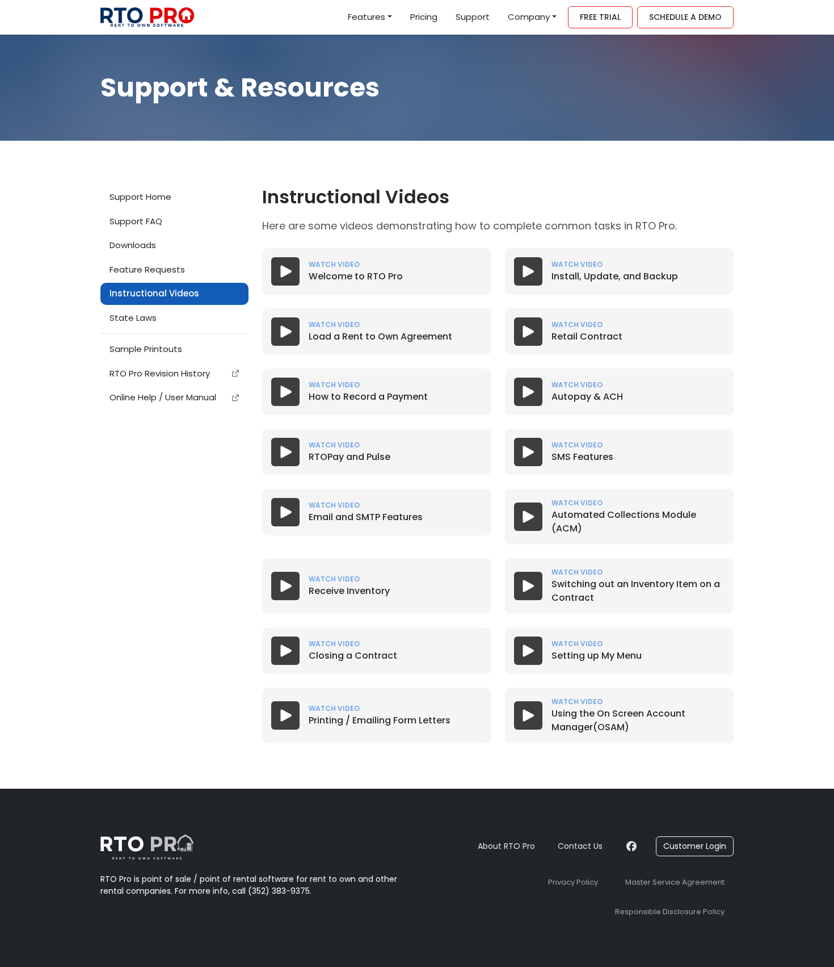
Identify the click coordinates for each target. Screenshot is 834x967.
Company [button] (529, 17)
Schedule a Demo (685, 17)
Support (473, 17)
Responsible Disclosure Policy (670, 911)
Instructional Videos (154, 293)
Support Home (140, 197)
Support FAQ (135, 221)
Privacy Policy (573, 882)
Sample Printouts (145, 349)
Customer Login (694, 846)
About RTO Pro (506, 846)
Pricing (423, 17)
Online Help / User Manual (162, 397)
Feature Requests (147, 269)
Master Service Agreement (675, 882)
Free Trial (600, 17)
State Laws (133, 318)
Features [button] (366, 17)
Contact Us (580, 846)
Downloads (132, 245)
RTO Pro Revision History (159, 373)
